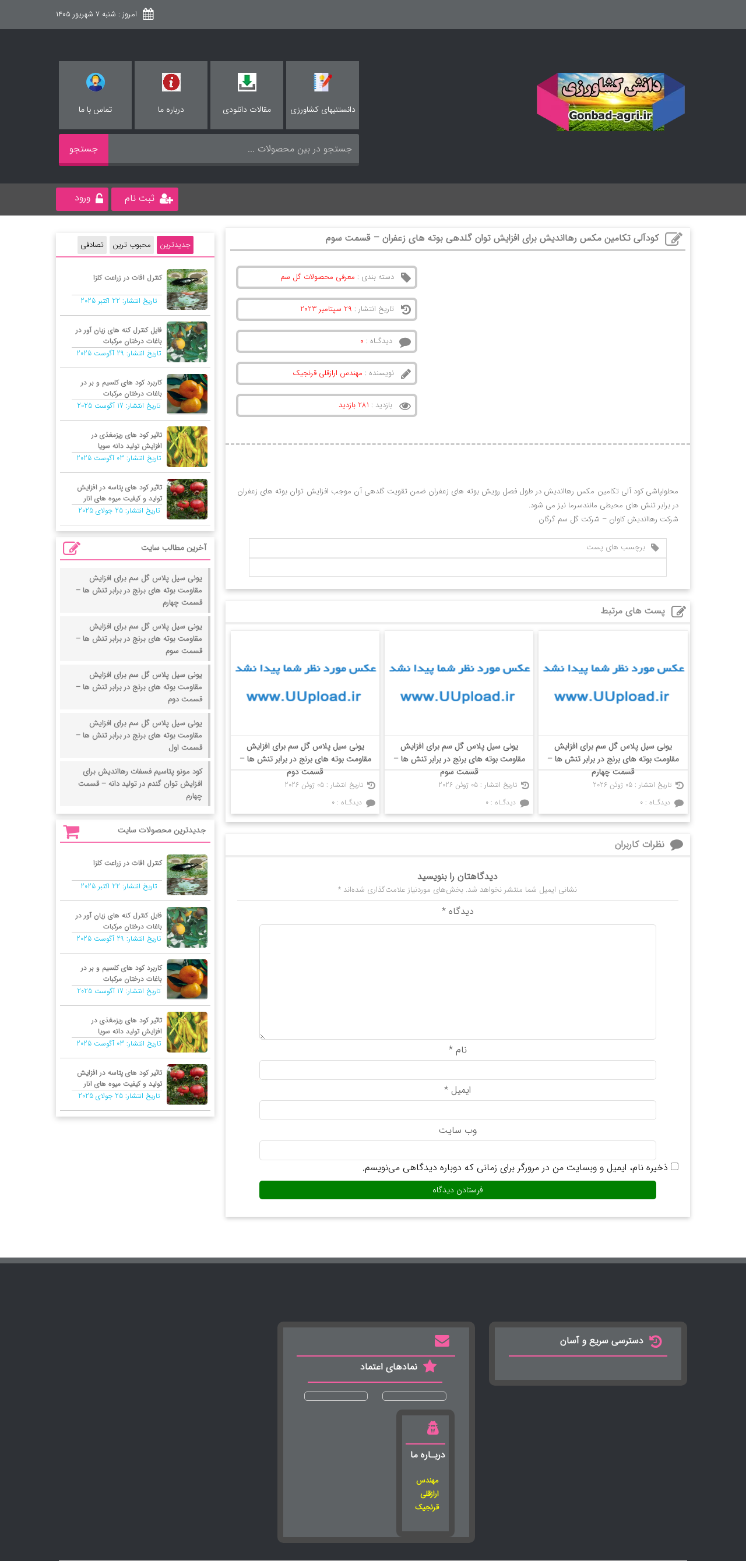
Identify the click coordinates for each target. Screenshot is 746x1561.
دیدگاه (458, 911)
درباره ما (171, 109)
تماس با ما (95, 109)
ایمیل (457, 1090)
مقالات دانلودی (247, 109)
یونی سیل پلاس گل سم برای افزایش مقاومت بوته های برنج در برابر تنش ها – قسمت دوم (305, 759)
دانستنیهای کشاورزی (323, 109)
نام (458, 1050)
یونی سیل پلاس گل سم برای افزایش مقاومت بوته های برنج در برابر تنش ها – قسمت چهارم (613, 759)
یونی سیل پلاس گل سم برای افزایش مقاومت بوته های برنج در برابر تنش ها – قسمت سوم (459, 759)
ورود (82, 197)
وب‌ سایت (458, 1130)
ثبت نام (139, 198)
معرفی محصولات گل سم (317, 277)
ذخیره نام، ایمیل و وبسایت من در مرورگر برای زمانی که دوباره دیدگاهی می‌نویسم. (515, 1167)
